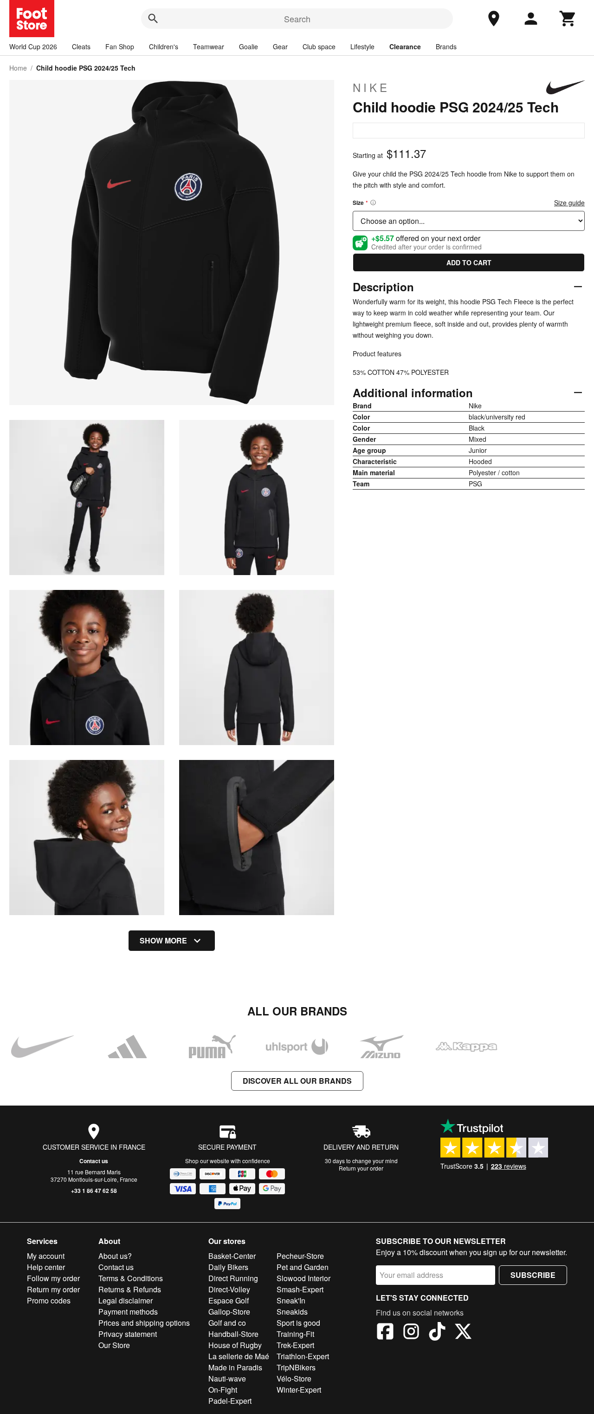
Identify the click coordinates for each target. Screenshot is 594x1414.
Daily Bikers (228, 1267)
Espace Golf (228, 1300)
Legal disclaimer (125, 1300)
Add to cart (468, 262)
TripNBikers (296, 1367)
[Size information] (373, 202)
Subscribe (532, 1275)
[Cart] (568, 18)
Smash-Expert (300, 1289)
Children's (163, 46)
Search (297, 19)
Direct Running (233, 1278)
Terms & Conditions (130, 1278)
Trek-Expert (295, 1345)
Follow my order (53, 1278)
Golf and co (227, 1322)
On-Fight (222, 1389)
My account (46, 1255)
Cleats (81, 46)
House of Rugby (235, 1345)
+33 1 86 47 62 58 (94, 1190)
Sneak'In (291, 1300)
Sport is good (298, 1322)
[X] (463, 1332)
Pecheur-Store (300, 1255)
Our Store (114, 1345)
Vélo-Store (294, 1378)
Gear (280, 46)
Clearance (405, 46)
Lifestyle (362, 46)
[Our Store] (493, 18)
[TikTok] (437, 1332)
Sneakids (292, 1311)
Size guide (569, 202)
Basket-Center (232, 1255)
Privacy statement (127, 1334)
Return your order (361, 1168)
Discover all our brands (297, 1080)
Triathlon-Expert (303, 1356)
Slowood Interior (303, 1278)
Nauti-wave (227, 1378)
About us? (115, 1255)
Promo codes (49, 1300)
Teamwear (208, 46)
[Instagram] (411, 1332)
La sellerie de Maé (238, 1356)
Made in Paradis (235, 1367)
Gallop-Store (229, 1311)
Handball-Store (233, 1334)
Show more (163, 940)
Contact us (93, 1161)
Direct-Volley (229, 1289)
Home (18, 67)
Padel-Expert (230, 1400)
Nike (371, 87)
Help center (46, 1267)
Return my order (53, 1289)
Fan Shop (119, 46)
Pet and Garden (303, 1267)
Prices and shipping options (144, 1322)
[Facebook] (385, 1332)
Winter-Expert (299, 1389)
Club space (319, 46)
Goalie (248, 46)
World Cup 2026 (33, 46)
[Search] (153, 18)
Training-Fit (295, 1334)
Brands (446, 46)
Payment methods (128, 1311)
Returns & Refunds (129, 1289)
